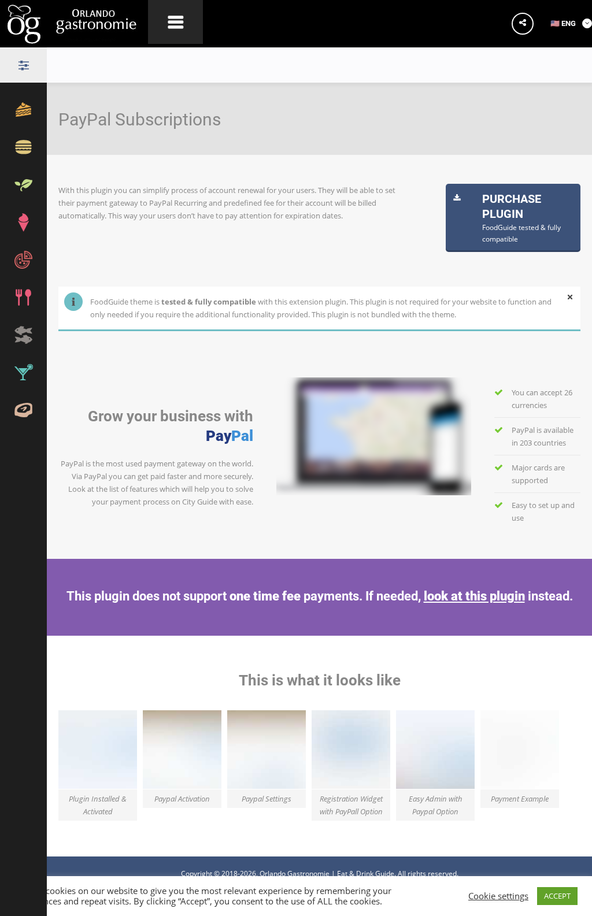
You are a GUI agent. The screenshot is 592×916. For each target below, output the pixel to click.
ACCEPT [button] (557, 896)
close (570, 297)
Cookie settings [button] (498, 896)
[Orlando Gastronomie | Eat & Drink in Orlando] (74, 39)
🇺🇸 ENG (564, 23)
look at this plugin (474, 595)
